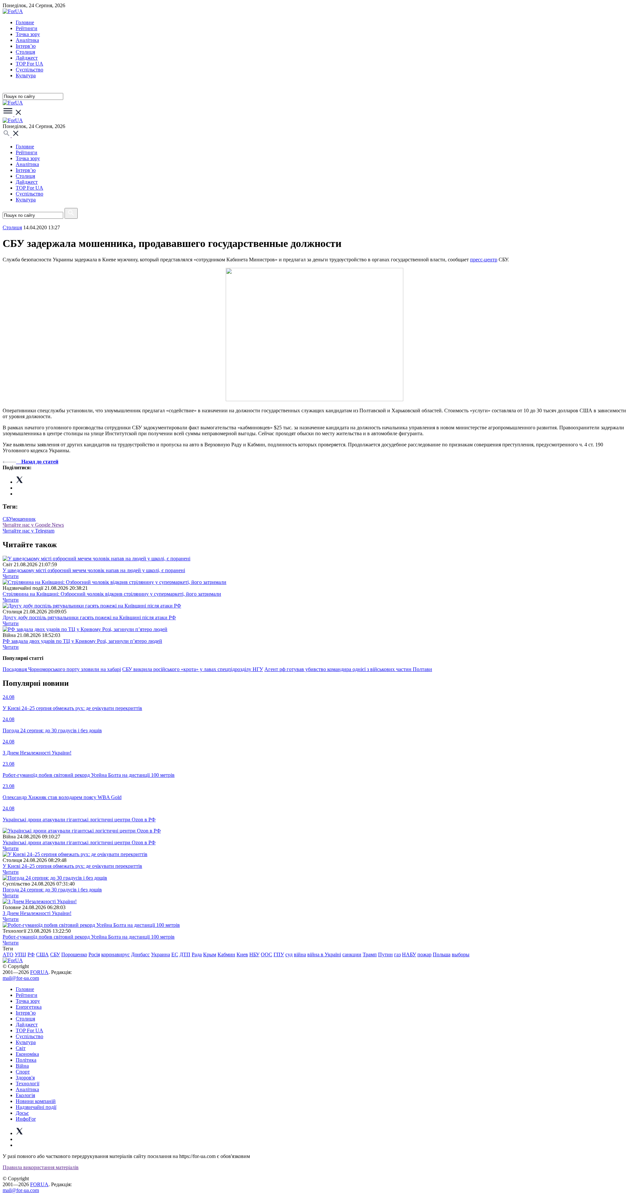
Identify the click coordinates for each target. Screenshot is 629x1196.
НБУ (254, 954)
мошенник (24, 519)
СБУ (7, 519)
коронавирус (115, 954)
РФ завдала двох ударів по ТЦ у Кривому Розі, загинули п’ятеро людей (82, 641)
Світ (21, 1048)
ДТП (185, 954)
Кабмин (226, 954)
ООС (266, 954)
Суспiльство (29, 69)
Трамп (370, 954)
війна (300, 954)
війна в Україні (324, 954)
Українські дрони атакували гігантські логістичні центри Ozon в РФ (79, 842)
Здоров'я (25, 1077)
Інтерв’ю (26, 46)
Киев (242, 954)
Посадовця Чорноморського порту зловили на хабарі (62, 669)
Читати (11, 576)
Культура (26, 75)
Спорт (23, 1072)
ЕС (174, 954)
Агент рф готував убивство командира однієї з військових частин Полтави (348, 669)
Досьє (22, 1113)
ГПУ (279, 954)
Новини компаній (36, 1101)
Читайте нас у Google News (33, 525)
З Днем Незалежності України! (37, 913)
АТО (8, 954)
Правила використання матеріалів (41, 1167)
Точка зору (28, 34)
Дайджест (27, 58)
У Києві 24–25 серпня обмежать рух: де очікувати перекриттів (72, 866)
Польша (441, 954)
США (42, 954)
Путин (385, 954)
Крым (209, 954)
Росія (94, 954)
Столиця (25, 52)
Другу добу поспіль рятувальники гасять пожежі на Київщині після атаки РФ (89, 617)
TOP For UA (29, 63)
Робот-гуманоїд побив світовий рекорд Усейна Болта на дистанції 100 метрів (89, 937)
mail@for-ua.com (21, 978)
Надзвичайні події (36, 1107)
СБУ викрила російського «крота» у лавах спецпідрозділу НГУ (192, 669)
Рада (197, 954)
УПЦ (20, 954)
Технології (27, 1083)
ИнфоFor (26, 1119)
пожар (424, 954)
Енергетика (29, 1007)
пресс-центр (483, 259)
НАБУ (409, 954)
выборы (460, 954)
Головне (25, 22)
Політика (26, 1060)
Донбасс (140, 954)
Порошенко (74, 954)
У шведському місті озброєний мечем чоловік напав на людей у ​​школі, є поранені (94, 570)
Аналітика (27, 40)
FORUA (39, 972)
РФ (31, 954)
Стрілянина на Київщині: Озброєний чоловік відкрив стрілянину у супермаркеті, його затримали (112, 594)
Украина (160, 954)
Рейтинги (26, 28)
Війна (22, 1066)
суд (289, 954)
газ (397, 954)
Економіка (27, 1054)
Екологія (25, 1095)
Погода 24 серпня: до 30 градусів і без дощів (52, 889)
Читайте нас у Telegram (28, 530)
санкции (351, 954)
